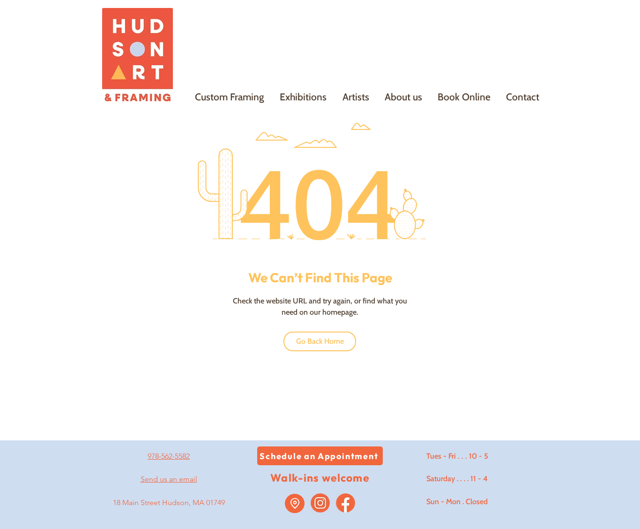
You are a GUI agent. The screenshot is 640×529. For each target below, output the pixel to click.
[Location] (295, 503)
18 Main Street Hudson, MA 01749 (169, 502)
